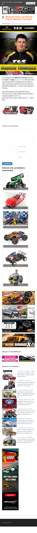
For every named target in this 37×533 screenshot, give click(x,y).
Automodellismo (14, 23)
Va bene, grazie (31, 3)
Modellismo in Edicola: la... (25, 380)
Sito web (20, 157)
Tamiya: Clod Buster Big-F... (26, 409)
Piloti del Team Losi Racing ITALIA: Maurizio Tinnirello (19, 18)
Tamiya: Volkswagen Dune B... (26, 390)
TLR (9, 80)
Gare (20, 23)
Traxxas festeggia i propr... (25, 399)
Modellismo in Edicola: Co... (26, 418)
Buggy (19, 96)
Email (22, 151)
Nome (22, 146)
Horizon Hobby (25, 23)
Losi (17, 86)
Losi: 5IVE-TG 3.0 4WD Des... (26, 437)
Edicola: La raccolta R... (25, 371)
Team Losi (31, 23)
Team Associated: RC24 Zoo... (26, 428)
